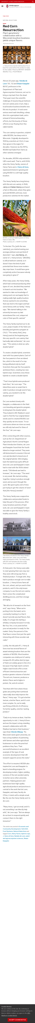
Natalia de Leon (19, 836)
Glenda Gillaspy (17, 732)
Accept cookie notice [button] (17, 1020)
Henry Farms (16, 834)
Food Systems (8, 831)
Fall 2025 (24, 829)
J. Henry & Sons (22, 167)
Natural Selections (19, 831)
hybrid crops (25, 834)
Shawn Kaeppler (23, 83)
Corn (9, 834)
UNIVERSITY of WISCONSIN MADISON (12, 1)
